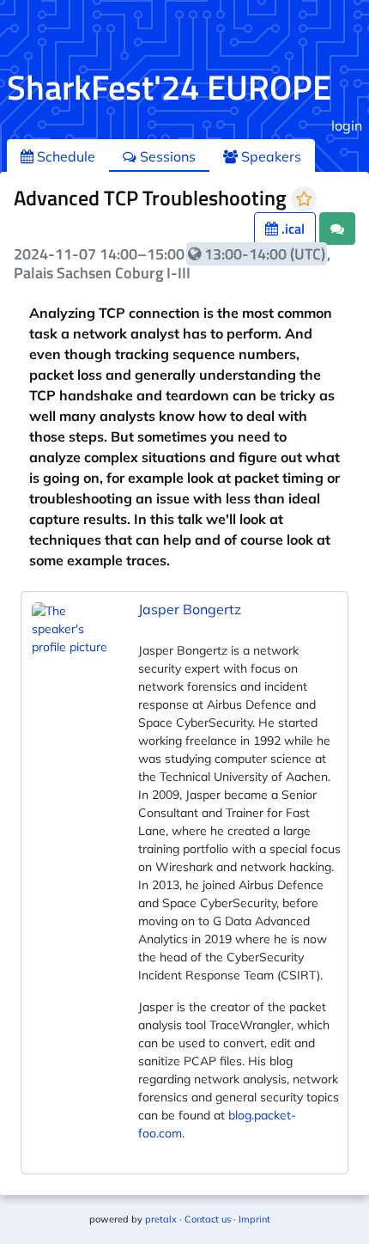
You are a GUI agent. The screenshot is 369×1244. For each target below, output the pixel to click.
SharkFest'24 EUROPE (169, 87)
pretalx (161, 1219)
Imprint (254, 1219)
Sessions (166, 156)
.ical (291, 228)
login (346, 125)
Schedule (64, 156)
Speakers (269, 156)
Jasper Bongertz (189, 609)
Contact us (207, 1219)
